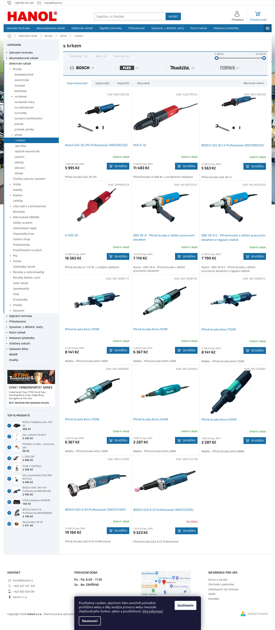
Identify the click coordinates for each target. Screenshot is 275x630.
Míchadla (19, 211)
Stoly (16, 294)
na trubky (21, 113)
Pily (15, 255)
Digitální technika (20, 316)
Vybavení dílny (18, 349)
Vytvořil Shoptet (258, 613)
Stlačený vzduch (19, 343)
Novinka (121, 56)
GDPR (211, 594)
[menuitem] (18, 28)
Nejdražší (123, 83)
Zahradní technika (21, 52)
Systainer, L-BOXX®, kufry (26, 327)
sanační (19, 157)
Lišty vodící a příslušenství (29, 206)
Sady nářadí (20, 283)
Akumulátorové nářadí (23, 58)
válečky (19, 162)
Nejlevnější (102, 83)
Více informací (153, 611)
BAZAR (13, 354)
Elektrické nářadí (20, 63)
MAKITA (193, 67)
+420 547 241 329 (24, 586)
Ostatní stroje (21, 239)
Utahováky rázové (24, 266)
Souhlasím (185, 605)
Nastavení (90, 621)
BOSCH (92, 67)
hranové (20, 85)
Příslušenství (17, 321)
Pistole (17, 261)
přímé (18, 135)
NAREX (237, 67)
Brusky (17, 69)
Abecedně (143, 83)
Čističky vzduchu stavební (29, 179)
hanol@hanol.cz (23, 580)
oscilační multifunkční (28, 118)
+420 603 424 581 (24, 591)
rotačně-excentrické (27, 151)
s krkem (20, 140)
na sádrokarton (24, 107)
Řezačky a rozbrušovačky (28, 272)
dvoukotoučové (24, 74)
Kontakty (213, 598)
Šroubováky (20, 299)
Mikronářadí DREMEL (26, 217)
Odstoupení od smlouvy (223, 589)
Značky (13, 360)
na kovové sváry (24, 102)
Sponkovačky (21, 288)
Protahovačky (21, 244)
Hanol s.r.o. (20, 597)
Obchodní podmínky (221, 584)
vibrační (20, 168)
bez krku (20, 146)
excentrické (22, 80)
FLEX (137, 67)
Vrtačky (17, 305)
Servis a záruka (217, 579)
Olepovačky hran (23, 233)
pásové (19, 124)
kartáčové (21, 91)
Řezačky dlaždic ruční (26, 277)
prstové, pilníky (24, 129)
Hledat (173, 16)
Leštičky (18, 200)
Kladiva (17, 195)
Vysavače (18, 310)
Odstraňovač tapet (24, 228)
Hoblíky (17, 190)
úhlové (19, 173)
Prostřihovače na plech (27, 250)
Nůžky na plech (23, 222)
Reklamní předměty (22, 338)
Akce (100, 56)
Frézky (17, 184)
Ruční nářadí (17, 332)
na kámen (21, 96)
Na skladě (78, 56)
